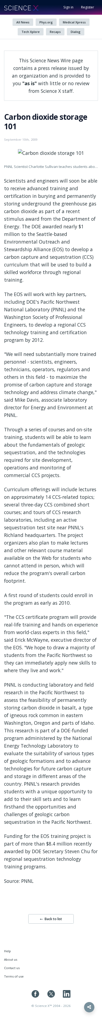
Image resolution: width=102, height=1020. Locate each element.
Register (87, 7)
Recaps (55, 32)
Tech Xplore (30, 32)
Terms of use (14, 976)
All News (22, 22)
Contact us (12, 968)
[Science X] (21, 7)
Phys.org (46, 22)
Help (7, 951)
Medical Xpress (74, 22)
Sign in (68, 7)
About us (10, 959)
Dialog (76, 32)
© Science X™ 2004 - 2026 (51, 1006)
